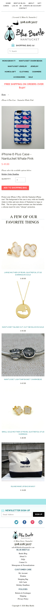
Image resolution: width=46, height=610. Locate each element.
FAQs (23, 559)
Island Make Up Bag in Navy (23, 486)
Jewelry (34, 66)
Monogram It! (8, 61)
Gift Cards (23, 582)
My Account (23, 573)
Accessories (19, 77)
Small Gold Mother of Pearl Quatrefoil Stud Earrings (23, 433)
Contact (23, 8)
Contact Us (23, 562)
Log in (15, 6)
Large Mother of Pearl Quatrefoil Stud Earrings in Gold (23, 273)
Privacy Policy (23, 599)
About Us (23, 556)
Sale (30, 77)
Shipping (23, 596)
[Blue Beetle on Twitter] (16, 522)
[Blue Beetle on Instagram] (40, 522)
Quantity (6, 179)
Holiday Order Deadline (10, 174)
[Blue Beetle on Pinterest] (32, 522)
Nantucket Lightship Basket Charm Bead (23, 379)
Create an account (32, 6)
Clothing (24, 72)
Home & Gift (10, 72)
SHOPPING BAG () (25, 46)
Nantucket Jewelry (17, 66)
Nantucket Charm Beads (30, 61)
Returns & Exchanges (23, 593)
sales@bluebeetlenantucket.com (23, 547)
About (31, 3)
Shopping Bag (23, 579)
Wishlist (23, 576)
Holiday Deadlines (23, 585)
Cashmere (36, 72)
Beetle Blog (19, 3)
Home (8, 3)
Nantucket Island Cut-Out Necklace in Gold (23, 327)
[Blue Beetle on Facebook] (24, 522)
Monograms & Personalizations (23, 565)
